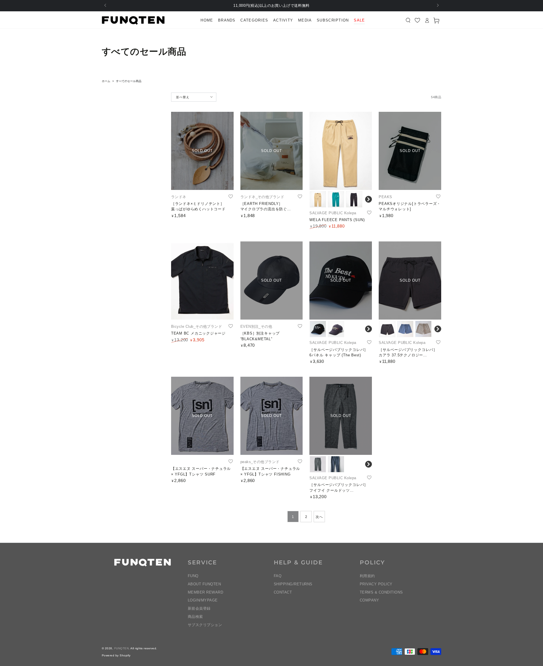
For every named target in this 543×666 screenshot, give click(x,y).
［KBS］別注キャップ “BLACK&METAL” (260, 336)
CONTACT (283, 592)
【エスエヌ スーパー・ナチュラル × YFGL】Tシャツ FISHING (270, 471)
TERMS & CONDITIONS (381, 592)
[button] (408, 20)
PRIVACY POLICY (376, 584)
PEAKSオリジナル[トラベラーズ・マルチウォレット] (410, 206)
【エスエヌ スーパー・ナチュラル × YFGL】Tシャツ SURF (201, 471)
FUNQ (193, 576)
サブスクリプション (205, 625)
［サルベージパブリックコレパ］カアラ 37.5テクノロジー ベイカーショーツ (408, 353)
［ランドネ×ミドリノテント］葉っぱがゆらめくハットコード (198, 206)
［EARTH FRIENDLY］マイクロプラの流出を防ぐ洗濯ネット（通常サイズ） (263, 207)
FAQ (277, 576)
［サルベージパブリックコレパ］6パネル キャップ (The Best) (338, 352)
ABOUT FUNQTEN (204, 584)
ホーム (106, 81)
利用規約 (367, 576)
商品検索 (195, 616)
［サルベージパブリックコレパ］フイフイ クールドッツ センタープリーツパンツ (338, 488)
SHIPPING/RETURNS (293, 584)
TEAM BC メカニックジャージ (198, 333)
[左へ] (105, 6)
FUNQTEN (121, 648)
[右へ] (437, 6)
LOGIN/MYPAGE (203, 600)
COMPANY (369, 600)
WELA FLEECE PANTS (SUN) (337, 220)
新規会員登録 (199, 608)
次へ (319, 517)
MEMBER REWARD (205, 592)
